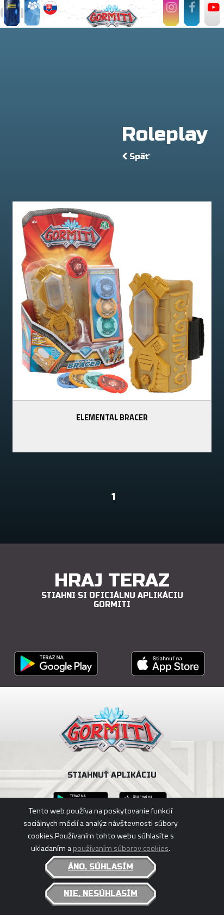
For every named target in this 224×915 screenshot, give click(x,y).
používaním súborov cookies (121, 848)
